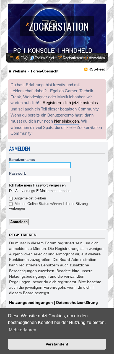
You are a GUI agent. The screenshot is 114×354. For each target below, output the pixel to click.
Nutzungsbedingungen (31, 302)
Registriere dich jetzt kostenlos (70, 103)
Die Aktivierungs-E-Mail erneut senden (39, 191)
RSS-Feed (97, 69)
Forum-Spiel (44, 58)
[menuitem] (21, 58)
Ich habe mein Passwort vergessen (37, 185)
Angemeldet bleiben (30, 198)
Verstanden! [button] (57, 344)
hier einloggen (66, 121)
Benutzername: (22, 160)
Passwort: (17, 173)
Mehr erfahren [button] (22, 330)
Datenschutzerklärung (77, 302)
